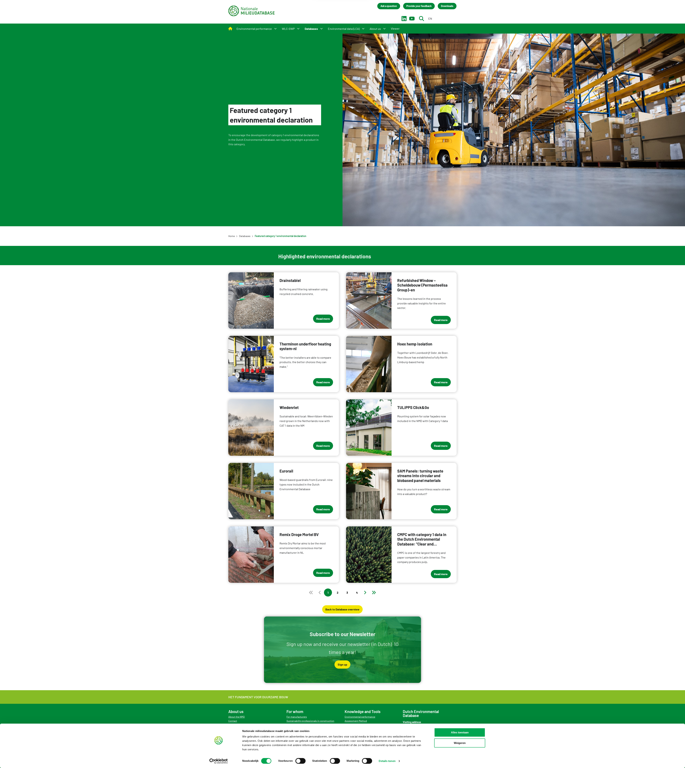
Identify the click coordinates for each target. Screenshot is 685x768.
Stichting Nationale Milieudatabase (251, 11)
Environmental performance (360, 716)
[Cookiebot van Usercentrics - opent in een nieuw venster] (218, 761)
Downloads (447, 5)
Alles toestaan (460, 732)
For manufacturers (296, 716)
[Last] (374, 592)
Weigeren (460, 742)
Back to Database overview (342, 609)
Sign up (342, 664)
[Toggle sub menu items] (275, 28)
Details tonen (387, 760)
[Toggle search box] (421, 18)
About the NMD (236, 716)
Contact (232, 720)
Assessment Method (356, 720)
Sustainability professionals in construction (310, 720)
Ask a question (388, 5)
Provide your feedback (419, 5)
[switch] (300, 761)
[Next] (365, 592)
